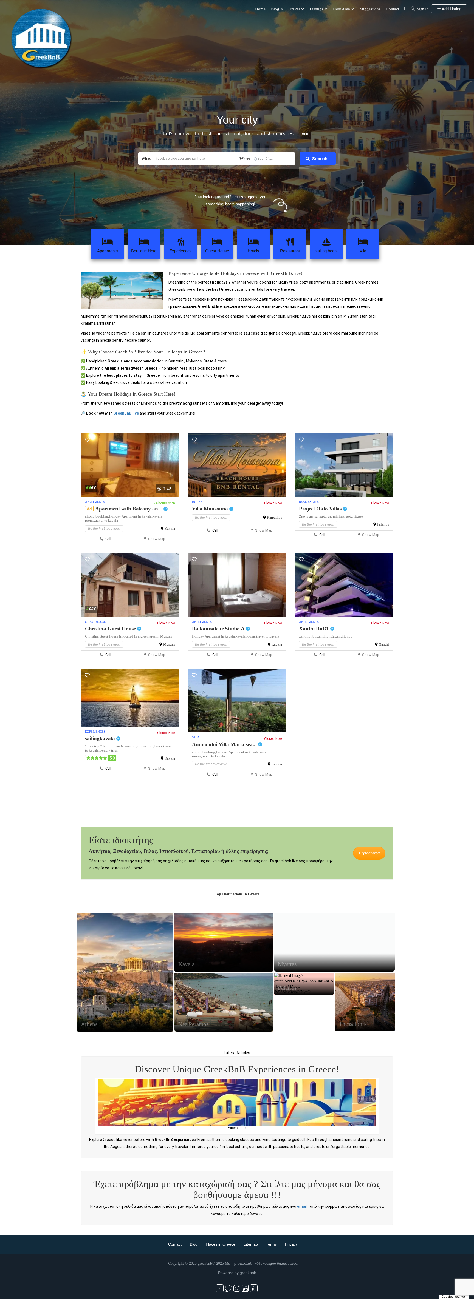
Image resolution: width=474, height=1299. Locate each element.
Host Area (341, 9)
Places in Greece (220, 1244)
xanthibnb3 (343, 636)
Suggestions (370, 9)
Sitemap (251, 1244)
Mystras (169, 644)
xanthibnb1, (308, 636)
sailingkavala (100, 738)
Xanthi (384, 644)
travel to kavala (106, 520)
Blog (275, 9)
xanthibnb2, (326, 636)
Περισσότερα (369, 853)
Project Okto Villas (321, 509)
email (301, 1206)
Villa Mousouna (210, 509)
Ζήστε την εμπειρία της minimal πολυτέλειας (331, 516)
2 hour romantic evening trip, (121, 746)
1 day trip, (92, 746)
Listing (125, 985)
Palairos (383, 524)
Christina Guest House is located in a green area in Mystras (128, 636)
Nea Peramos (193, 1024)
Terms (271, 1244)
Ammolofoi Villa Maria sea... (225, 744)
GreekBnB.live (126, 413)
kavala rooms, (246, 636)
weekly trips (109, 750)
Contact (392, 9)
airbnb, (90, 516)
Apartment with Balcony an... (129, 509)
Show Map (156, 539)
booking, (102, 516)
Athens (89, 1024)
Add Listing (451, 9)
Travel (294, 9)
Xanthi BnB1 (314, 629)
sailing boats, (153, 746)
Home (260, 9)
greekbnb (248, 1273)
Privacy (291, 1244)
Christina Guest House (111, 629)
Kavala (170, 528)
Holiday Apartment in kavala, (131, 516)
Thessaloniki (354, 1024)
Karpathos (274, 517)
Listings (316, 9)
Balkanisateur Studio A (219, 629)
